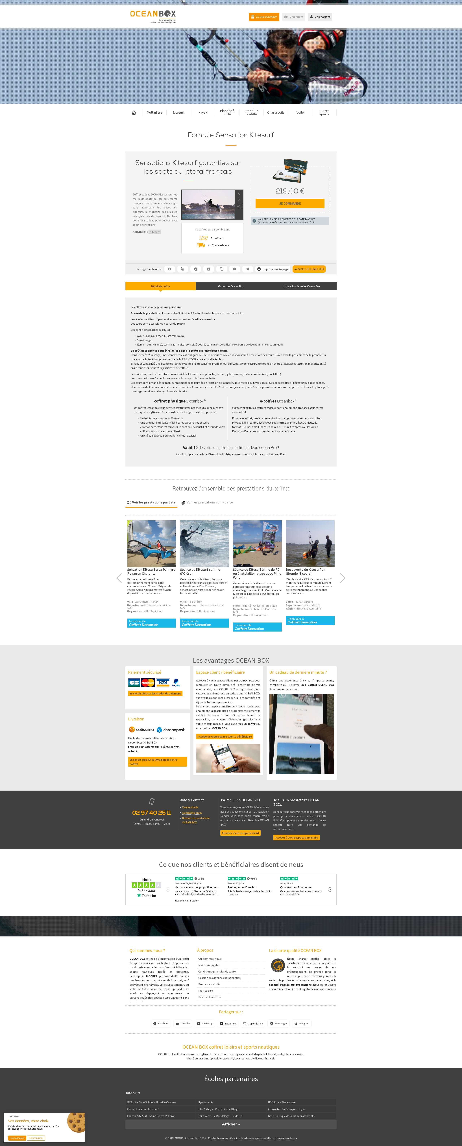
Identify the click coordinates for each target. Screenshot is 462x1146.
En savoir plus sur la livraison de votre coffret (153, 762)
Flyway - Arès (205, 1102)
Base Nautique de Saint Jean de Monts (291, 1116)
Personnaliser (36, 1138)
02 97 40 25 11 (151, 813)
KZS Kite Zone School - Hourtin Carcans (151, 1102)
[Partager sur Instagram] (208, 269)
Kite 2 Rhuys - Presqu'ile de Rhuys (218, 1109)
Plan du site (205, 990)
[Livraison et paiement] (157, 732)
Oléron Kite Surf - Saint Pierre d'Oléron (151, 1116)
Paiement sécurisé (209, 997)
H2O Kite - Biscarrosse (282, 1102)
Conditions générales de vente (217, 971)
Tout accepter (17, 1138)
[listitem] (169, 269)
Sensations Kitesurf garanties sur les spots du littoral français (188, 167)
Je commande (290, 203)
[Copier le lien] (221, 269)
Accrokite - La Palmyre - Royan (287, 1109)
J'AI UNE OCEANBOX (266, 16)
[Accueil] (134, 112)
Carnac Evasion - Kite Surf (143, 1109)
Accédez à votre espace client (240, 833)
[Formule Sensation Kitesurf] (151, 543)
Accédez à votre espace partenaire (296, 837)
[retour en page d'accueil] (152, 16)
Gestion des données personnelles (219, 978)
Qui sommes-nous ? (210, 958)
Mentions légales (209, 965)
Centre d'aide (190, 807)
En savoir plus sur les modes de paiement (155, 693)
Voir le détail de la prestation (151, 571)
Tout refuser (13, 1117)
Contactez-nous (192, 812)
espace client (171, 431)
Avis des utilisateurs (309, 269)
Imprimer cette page (275, 269)
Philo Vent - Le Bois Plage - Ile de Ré (220, 1116)
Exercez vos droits (209, 984)
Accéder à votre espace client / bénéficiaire (225, 736)
